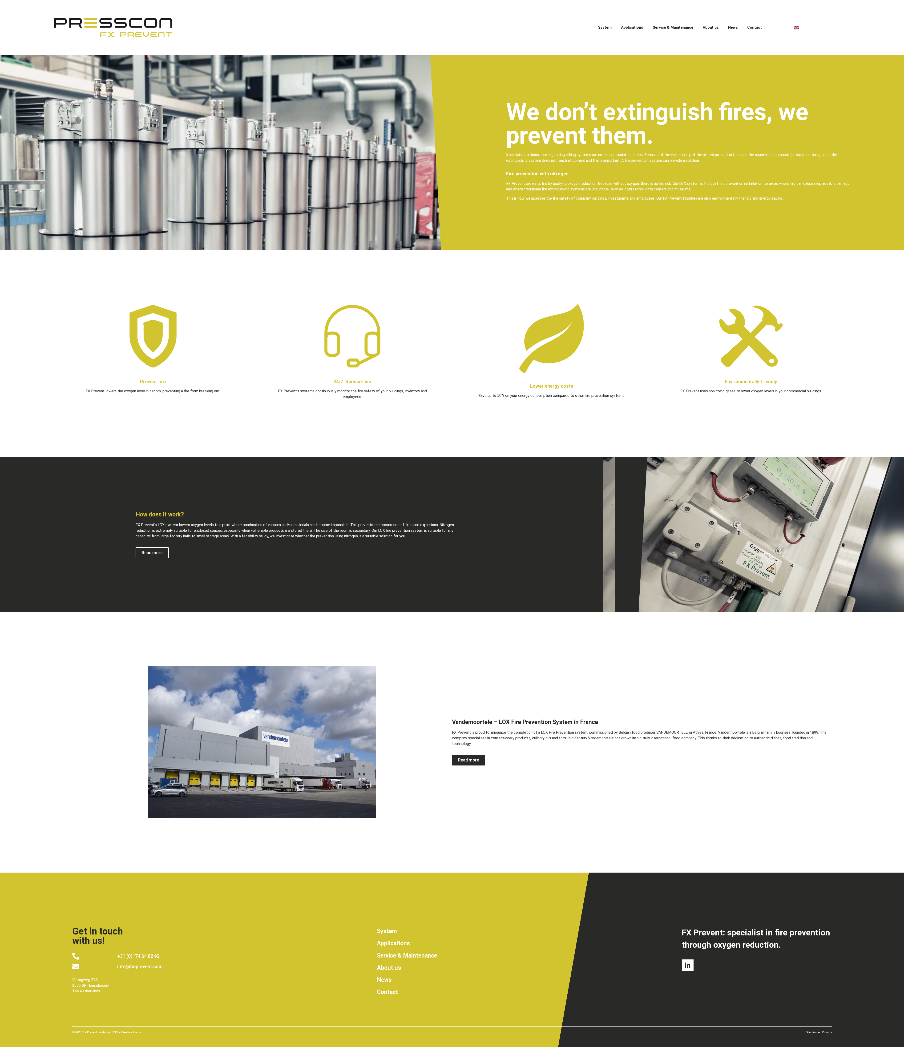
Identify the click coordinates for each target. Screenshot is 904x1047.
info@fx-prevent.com (140, 966)
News (733, 27)
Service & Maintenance (673, 27)
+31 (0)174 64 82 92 (138, 956)
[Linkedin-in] (688, 965)
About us (711, 27)
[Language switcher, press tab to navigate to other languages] (820, 27)
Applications (632, 27)
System (605, 27)
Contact (754, 27)
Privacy (827, 1032)
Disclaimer (813, 1032)
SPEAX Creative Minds (126, 1032)
